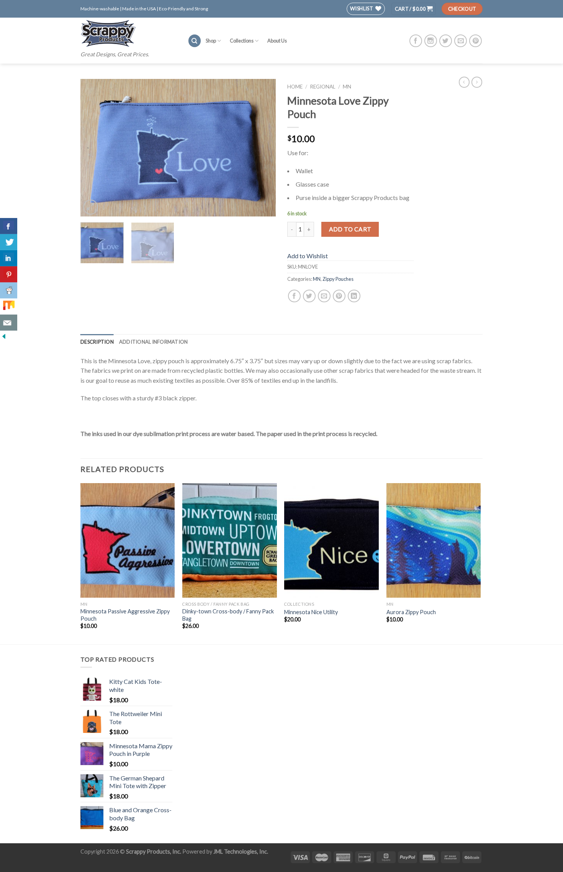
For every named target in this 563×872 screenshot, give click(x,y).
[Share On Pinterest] (8, 274)
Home (295, 87)
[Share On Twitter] (8, 242)
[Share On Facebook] (8, 226)
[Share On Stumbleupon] (8, 306)
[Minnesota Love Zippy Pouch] (178, 146)
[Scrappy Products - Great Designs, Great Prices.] (128, 33)
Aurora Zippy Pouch (411, 612)
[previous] (94, 148)
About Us (277, 41)
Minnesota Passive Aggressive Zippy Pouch (125, 615)
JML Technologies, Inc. (240, 851)
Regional (323, 87)
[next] (262, 148)
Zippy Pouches (338, 279)
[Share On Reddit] (8, 290)
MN (347, 87)
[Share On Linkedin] (8, 258)
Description (97, 342)
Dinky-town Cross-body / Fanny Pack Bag (228, 615)
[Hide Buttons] (4, 335)
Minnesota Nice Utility (311, 612)
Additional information (153, 342)
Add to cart (350, 229)
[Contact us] (8, 323)
